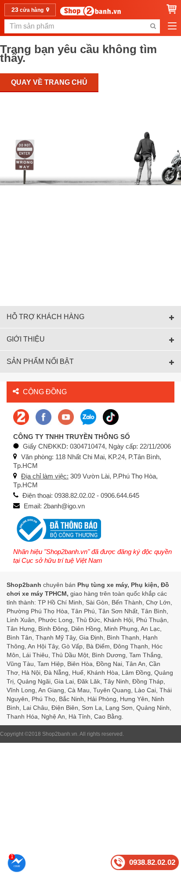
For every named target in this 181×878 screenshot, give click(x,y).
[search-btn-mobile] (153, 26)
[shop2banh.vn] (66, 416)
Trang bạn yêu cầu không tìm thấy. (78, 53)
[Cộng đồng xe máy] (21, 416)
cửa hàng (28, 9)
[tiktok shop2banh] (111, 416)
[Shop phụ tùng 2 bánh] (43, 416)
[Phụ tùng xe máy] (90, 11)
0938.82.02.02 (152, 862)
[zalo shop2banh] (88, 416)
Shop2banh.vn (59, 734)
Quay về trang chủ (49, 82)
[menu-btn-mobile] (172, 26)
